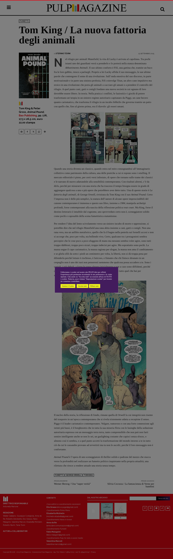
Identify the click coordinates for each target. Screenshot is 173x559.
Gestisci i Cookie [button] (68, 286)
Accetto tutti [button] (82, 286)
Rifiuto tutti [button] (94, 286)
